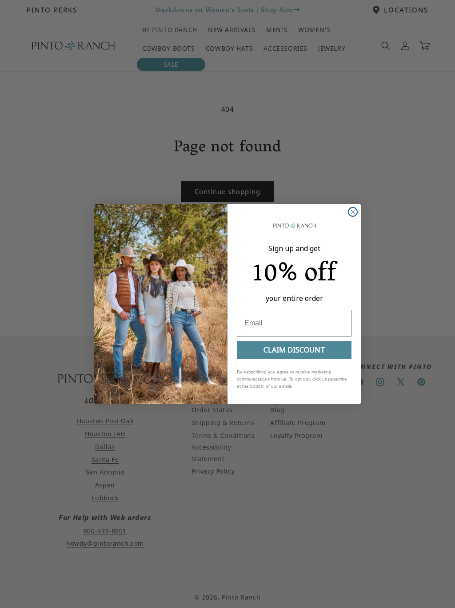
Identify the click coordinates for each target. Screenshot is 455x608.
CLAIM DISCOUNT (294, 350)
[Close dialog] (352, 211)
